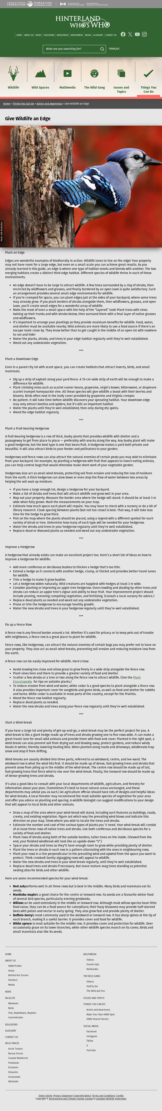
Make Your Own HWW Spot (101, 1014)
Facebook (92, 1031)
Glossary (98, 35)
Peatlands (13, 1062)
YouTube (91, 1050)
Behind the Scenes (18, 975)
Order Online (46, 1095)
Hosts (11, 970)
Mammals (13, 1003)
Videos (90, 959)
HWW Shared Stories (98, 1019)
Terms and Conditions (103, 1095)
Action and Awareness (49, 103)
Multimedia (67, 87)
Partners (13, 980)
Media (88, 35)
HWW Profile (15, 966)
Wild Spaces (40, 87)
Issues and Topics (121, 90)
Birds (11, 1008)
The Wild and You (96, 991)
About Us (29, 35)
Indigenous (63, 35)
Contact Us (111, 35)
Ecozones (13, 1067)
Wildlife (13, 87)
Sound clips (93, 964)
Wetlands (13, 1081)
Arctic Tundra (15, 1048)
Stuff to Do (92, 986)
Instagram (92, 1036)
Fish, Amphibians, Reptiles (22, 1013)
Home (19, 35)
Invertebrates (15, 1017)
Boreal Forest (15, 1053)
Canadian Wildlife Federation (111, 1098)
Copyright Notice (82, 1095)
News (38, 35)
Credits (120, 1095)
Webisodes (92, 969)
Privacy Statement (63, 1095)
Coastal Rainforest (18, 1058)
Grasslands (14, 1077)
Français (114, 48)
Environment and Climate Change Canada (71, 1098)
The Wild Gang (94, 87)
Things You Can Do (148, 90)
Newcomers (77, 35)
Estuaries (13, 1072)
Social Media (90, 1026)
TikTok (90, 1040)
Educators (49, 35)
